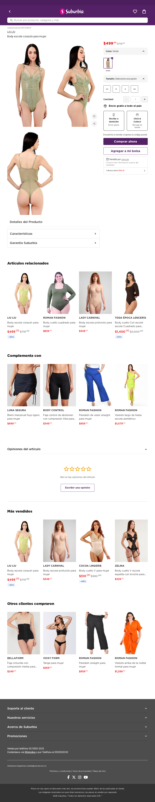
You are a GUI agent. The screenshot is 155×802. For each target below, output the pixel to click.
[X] (74, 777)
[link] (23, 305)
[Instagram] (79, 777)
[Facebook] (68, 777)
